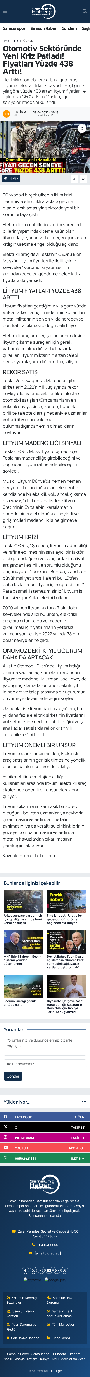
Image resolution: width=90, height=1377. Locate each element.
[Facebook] (25, 1270)
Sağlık (8, 1359)
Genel (28, 41)
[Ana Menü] (5, 11)
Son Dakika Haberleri (26, 1338)
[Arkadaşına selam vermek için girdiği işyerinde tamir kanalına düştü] (23, 900)
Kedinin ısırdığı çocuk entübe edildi (20, 1003)
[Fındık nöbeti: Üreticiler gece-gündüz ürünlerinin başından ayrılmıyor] (67, 900)
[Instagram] (41, 1270)
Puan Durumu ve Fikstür (21, 1326)
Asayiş (20, 1359)
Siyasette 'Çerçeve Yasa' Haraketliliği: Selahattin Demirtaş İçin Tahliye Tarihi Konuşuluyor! (65, 1006)
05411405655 (48, 1245)
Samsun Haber (44, 28)
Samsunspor (14, 28)
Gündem (69, 28)
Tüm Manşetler (63, 1324)
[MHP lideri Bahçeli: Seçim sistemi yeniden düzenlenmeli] (23, 941)
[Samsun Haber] (44, 11)
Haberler (10, 41)
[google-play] (55, 1280)
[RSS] (64, 1270)
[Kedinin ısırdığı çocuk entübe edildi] (23, 986)
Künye (45, 1359)
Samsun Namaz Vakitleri (21, 1313)
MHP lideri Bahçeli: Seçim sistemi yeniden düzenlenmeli (22, 960)
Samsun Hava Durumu (60, 1300)
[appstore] (32, 1280)
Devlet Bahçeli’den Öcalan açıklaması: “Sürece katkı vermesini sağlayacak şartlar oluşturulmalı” (66, 961)
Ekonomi (74, 1354)
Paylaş (13, 178)
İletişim (32, 1359)
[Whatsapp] (57, 1270)
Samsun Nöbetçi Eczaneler (22, 1300)
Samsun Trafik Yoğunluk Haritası (60, 1313)
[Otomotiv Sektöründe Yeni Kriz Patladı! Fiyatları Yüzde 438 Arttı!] (45, 147)
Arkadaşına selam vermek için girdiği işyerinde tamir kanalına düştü (23, 919)
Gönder (13, 1076)
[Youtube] (49, 1270)
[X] (33, 1270)
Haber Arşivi (61, 1338)
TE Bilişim (56, 1371)
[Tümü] (84, 1101)
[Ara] (85, 11)
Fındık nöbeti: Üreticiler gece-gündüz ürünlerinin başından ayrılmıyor (65, 919)
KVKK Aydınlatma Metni (69, 1359)
